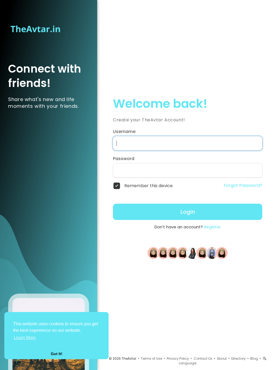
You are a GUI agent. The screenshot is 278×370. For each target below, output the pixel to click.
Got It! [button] (56, 354)
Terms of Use (151, 358)
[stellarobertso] (153, 252)
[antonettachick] (222, 252)
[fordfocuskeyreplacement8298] (163, 252)
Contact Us (203, 358)
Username (124, 132)
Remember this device (148, 186)
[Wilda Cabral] (202, 252)
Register (212, 227)
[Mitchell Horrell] (183, 252)
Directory (238, 358)
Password (123, 159)
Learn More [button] (25, 337)
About (222, 358)
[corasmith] (192, 252)
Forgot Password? (243, 186)
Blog (254, 358)
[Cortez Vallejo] (173, 252)
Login (188, 212)
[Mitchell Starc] (212, 252)
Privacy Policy (178, 358)
